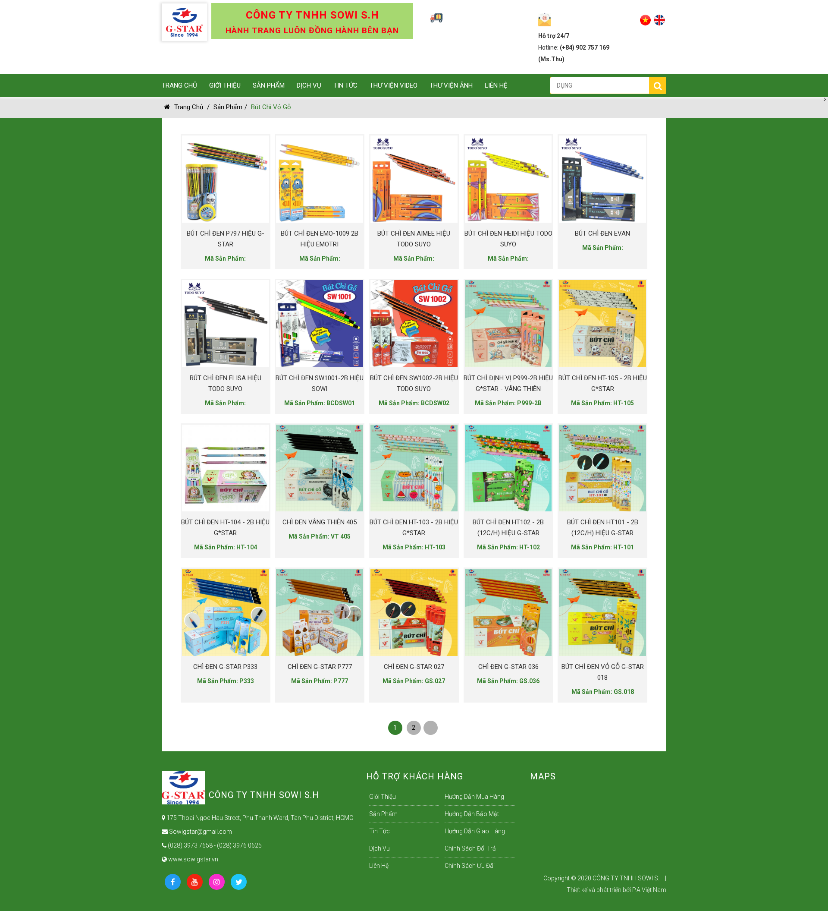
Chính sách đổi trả (470, 848)
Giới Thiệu (225, 85)
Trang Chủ (179, 85)
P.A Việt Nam (649, 889)
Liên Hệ (496, 85)
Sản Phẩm (269, 85)
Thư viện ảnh (451, 85)
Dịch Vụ (309, 85)
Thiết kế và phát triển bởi (599, 889)
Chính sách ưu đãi (470, 865)
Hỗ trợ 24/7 (553, 35)
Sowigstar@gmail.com (200, 831)
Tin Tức (345, 85)
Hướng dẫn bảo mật (472, 813)
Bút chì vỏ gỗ (271, 107)
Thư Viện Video (393, 85)
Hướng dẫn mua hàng (474, 796)
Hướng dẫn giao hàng (475, 831)
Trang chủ (188, 107)
